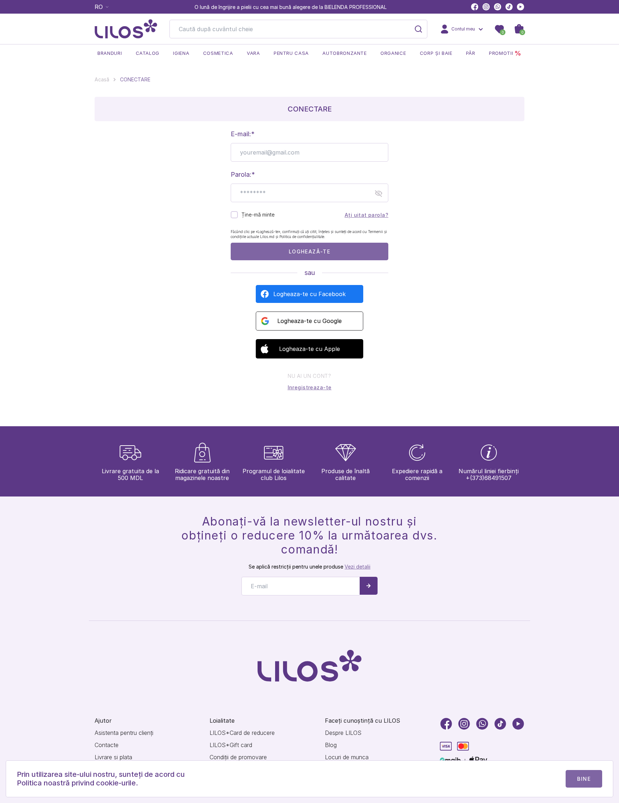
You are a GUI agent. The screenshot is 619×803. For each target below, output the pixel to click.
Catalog (148, 53)
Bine (584, 779)
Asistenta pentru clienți (124, 733)
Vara (253, 53)
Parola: (241, 174)
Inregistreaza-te (310, 387)
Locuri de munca (347, 757)
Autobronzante (344, 53)
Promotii (505, 53)
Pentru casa (291, 53)
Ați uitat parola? (366, 215)
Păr (470, 53)
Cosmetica (218, 53)
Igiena (181, 53)
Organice (393, 53)
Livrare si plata (113, 757)
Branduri (109, 53)
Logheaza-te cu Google (309, 320)
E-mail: (241, 134)
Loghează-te (309, 251)
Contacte (107, 745)
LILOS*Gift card (231, 745)
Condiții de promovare (238, 757)
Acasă (102, 79)
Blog (331, 745)
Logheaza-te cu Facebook (309, 294)
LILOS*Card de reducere (242, 733)
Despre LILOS (343, 733)
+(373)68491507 (489, 477)
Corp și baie (436, 53)
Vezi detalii (357, 567)
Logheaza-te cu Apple (309, 348)
